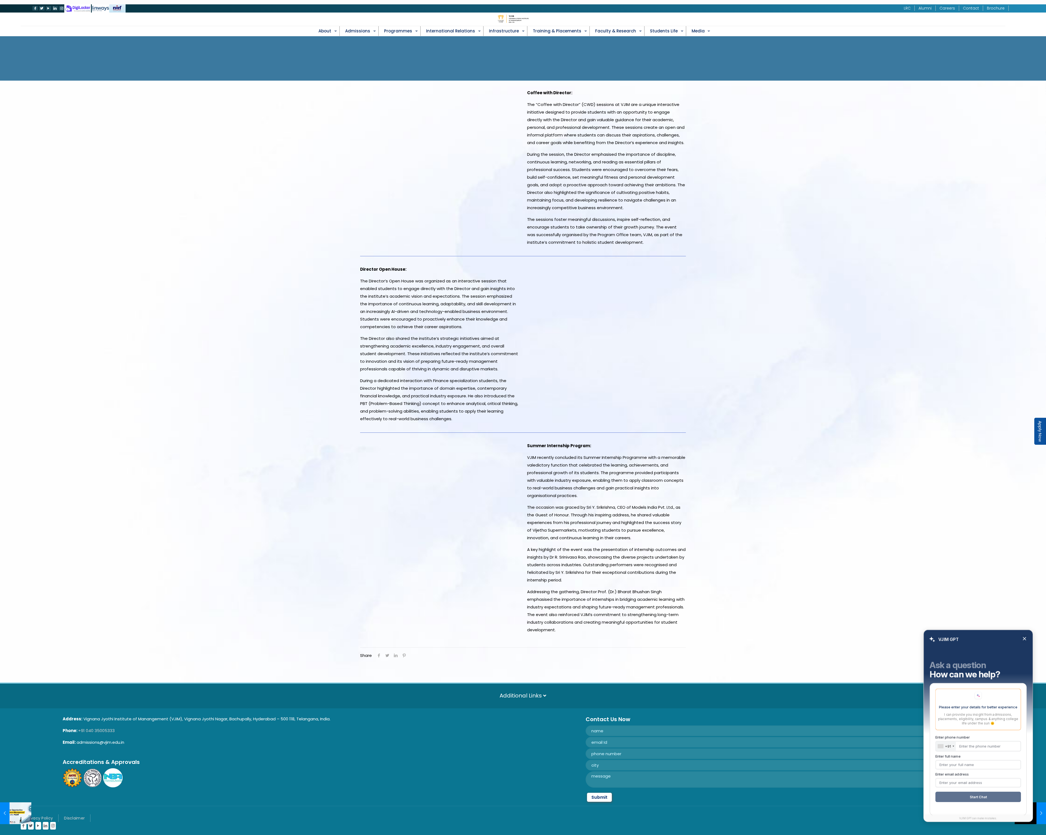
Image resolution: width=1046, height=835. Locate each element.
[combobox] (946, 746)
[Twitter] (41, 8)
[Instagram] (61, 8)
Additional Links (521, 695)
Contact (971, 8)
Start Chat (978, 797)
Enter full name (947, 756)
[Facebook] (34, 8)
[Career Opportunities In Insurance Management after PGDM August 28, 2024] (15, 813)
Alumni (925, 8)
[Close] (1024, 639)
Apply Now (1040, 431)
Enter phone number (952, 737)
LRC (907, 8)
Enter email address (952, 774)
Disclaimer (74, 818)
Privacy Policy (39, 818)
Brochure (996, 8)
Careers (947, 8)
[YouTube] (48, 8)
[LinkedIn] (54, 8)
